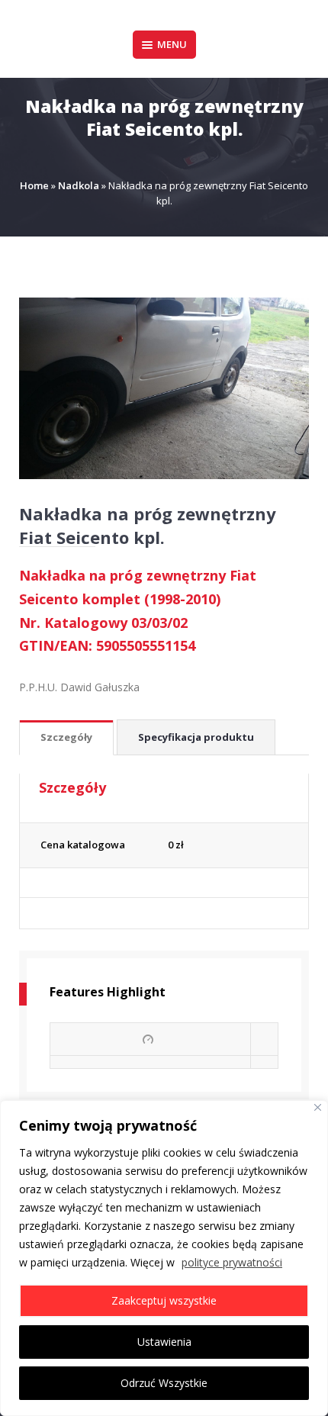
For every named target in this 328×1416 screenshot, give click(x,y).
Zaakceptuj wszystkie (164, 1300)
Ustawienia (164, 1341)
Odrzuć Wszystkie (164, 1383)
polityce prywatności (232, 1262)
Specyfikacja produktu (196, 737)
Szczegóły (66, 737)
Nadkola (78, 185)
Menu (172, 44)
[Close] (317, 1107)
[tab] (66, 738)
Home (34, 185)
